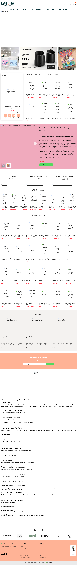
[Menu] (75, 546)
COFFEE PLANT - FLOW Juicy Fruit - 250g (70, 281)
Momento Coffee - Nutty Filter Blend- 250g (18, 236)
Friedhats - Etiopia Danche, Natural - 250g (31, 118)
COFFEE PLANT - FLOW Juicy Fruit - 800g (57, 281)
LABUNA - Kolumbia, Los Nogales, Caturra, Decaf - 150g (5, 207)
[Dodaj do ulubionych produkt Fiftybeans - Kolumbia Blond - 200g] (46, 195)
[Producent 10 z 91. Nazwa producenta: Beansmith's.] (70, 536)
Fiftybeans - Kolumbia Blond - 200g (42, 207)
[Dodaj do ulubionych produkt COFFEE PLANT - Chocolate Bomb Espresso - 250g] (36, 220)
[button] (35, 143)
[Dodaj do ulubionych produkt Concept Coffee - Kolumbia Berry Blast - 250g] (75, 288)
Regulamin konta (24, 548)
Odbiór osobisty (43, 548)
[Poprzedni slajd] (3, 26)
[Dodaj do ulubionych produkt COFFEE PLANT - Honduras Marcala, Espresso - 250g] (11, 288)
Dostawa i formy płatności (26, 553)
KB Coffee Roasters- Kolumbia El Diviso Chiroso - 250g (62, 207)
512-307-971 (4, 551)
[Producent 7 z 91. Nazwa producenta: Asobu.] (32, 536)
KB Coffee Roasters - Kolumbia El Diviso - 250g (70, 95)
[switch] (73, 554)
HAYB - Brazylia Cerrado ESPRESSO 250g (5, 281)
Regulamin (22, 546)
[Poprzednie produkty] (3, 197)
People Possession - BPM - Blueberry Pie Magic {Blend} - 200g (72, 207)
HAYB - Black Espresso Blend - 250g (32, 281)
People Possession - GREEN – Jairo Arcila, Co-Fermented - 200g (31, 95)
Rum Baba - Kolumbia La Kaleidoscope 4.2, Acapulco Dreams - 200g (33, 207)
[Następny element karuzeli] (75, 536)
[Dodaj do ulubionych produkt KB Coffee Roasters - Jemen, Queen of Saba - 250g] (62, 79)
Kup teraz (46, 164)
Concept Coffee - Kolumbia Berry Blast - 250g (70, 304)
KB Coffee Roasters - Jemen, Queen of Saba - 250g (57, 95)
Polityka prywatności (24, 550)
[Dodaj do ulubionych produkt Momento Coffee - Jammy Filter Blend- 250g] (56, 195)
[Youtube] (6, 554)
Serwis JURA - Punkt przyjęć (46, 557)
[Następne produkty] (74, 197)
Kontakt (41, 550)
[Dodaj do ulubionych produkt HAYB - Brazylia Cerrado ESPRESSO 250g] (11, 265)
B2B (40, 555)
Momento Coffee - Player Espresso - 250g (44, 236)
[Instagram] (4, 554)
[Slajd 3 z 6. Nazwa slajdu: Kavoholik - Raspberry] (38, 26)
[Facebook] (2, 554)
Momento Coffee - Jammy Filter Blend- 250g (53, 207)
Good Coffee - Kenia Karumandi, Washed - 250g (70, 118)
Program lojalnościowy (25, 557)
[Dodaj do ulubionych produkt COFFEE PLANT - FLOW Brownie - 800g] (49, 265)
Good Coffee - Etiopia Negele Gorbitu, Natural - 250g (57, 118)
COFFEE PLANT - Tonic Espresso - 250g (56, 236)
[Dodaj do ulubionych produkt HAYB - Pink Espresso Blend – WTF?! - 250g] (75, 243)
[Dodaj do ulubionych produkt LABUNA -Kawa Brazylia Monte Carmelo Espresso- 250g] (49, 243)
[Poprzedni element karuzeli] (1, 536)
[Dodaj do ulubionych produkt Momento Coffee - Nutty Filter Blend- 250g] (23, 220)
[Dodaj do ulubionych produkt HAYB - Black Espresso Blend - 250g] (36, 265)
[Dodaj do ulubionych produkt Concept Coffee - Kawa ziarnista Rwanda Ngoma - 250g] (49, 102)
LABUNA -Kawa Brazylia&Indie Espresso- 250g (31, 259)
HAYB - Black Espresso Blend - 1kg (19, 281)
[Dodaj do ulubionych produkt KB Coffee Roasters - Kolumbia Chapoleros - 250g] (62, 288)
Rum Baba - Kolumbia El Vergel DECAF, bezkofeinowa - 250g (24, 207)
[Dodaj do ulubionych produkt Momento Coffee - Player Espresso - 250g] (49, 220)
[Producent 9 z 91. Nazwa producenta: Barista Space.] (57, 536)
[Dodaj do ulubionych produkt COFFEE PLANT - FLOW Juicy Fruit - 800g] (62, 265)
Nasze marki (42, 553)
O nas (41, 546)
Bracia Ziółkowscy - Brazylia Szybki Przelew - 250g (57, 259)
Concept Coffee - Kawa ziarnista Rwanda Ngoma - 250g (44, 118)
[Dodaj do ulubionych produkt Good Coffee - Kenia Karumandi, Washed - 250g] (75, 102)
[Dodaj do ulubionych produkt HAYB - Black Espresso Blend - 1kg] (23, 265)
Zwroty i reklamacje (24, 555)
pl (54, 3)
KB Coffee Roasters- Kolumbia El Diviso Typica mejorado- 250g (14, 207)
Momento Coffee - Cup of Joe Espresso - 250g (6, 236)
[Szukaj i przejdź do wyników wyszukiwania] (50, 4)
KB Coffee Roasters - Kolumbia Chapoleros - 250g (57, 304)
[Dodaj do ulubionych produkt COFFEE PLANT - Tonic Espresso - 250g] (62, 220)
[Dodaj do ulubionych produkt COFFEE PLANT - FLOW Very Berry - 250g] (75, 220)
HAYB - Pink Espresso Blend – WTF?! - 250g (70, 259)
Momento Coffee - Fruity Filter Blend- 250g (18, 259)
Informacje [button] (23, 543)
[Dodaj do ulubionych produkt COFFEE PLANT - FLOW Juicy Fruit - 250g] (75, 265)
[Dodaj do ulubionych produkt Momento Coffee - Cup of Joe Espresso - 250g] (11, 220)
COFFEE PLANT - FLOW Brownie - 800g (43, 281)
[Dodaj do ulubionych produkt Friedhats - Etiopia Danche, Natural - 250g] (36, 102)
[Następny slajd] (73, 26)
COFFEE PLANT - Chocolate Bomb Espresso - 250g (31, 236)
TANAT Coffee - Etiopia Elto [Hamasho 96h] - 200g (44, 95)
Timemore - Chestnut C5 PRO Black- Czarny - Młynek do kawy (12, 107)
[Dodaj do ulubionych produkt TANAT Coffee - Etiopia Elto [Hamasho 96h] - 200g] (49, 79)
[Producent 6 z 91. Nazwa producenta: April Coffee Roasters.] (19, 536)
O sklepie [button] (42, 543)
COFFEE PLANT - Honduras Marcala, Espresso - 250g (6, 304)
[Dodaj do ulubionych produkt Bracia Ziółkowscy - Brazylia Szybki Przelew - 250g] (62, 243)
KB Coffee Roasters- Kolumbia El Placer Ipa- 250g (44, 304)
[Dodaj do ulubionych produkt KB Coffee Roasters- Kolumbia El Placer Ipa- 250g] (49, 288)
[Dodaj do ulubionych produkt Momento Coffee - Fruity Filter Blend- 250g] (23, 243)
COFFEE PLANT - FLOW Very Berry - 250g (70, 236)
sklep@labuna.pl (4, 548)
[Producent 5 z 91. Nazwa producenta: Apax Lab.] (7, 536)
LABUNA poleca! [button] (39, 190)
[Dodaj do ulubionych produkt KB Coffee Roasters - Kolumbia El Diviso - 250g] (75, 79)
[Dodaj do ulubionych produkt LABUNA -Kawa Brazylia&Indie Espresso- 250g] (36, 243)
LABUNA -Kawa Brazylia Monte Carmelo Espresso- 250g (44, 259)
